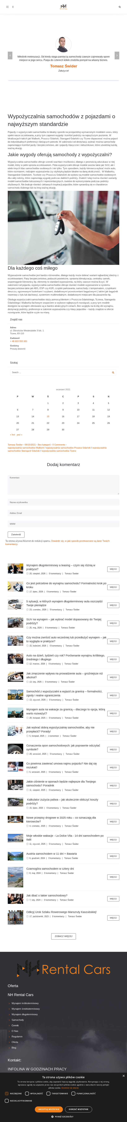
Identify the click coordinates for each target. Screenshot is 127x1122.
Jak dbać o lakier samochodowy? (46, 895)
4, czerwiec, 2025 (37, 826)
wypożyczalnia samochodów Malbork (26, 447)
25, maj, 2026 (35, 628)
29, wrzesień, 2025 (37, 754)
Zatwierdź (16, 534)
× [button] (123, 1076)
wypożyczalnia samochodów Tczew (59, 451)
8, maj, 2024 (35, 873)
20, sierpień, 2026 (37, 573)
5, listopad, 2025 (36, 736)
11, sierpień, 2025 (37, 790)
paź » (19, 434)
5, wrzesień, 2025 (37, 772)
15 (48, 416)
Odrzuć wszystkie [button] (78, 1109)
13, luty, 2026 (35, 682)
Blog (14, 1047)
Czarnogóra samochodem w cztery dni (50, 868)
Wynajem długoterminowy (25, 1014)
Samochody (18, 1020)
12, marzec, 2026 (37, 664)
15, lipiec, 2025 (36, 808)
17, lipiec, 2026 (36, 591)
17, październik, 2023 (39, 916)
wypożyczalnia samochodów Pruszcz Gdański (68, 447)
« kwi (12, 434)
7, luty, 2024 (34, 900)
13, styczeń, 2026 (37, 700)
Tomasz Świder (15, 444)
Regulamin (17, 1036)
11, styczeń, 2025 (37, 844)
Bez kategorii (44, 444)
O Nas (15, 1031)
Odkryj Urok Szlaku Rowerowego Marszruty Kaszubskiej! (61, 912)
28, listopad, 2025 (37, 718)
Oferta (15, 1042)
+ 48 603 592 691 (18, 341)
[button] (63, 1116)
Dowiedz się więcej (70, 1088)
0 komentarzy (55, 573)
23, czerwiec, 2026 (37, 609)
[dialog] (63, 1097)
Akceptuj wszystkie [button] (48, 1109)
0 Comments (59, 444)
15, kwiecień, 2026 (37, 646)
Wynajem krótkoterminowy (25, 1003)
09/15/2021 (30, 444)
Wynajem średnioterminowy (26, 1008)
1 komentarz (53, 736)
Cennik (15, 1025)
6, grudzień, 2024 (37, 858)
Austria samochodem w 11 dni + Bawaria (51, 853)
